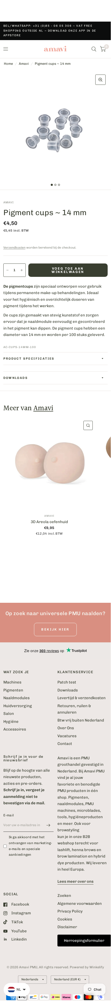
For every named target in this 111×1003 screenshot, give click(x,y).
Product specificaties (29, 358)
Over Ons (65, 728)
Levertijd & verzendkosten (81, 698)
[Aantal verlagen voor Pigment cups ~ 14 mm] (7, 270)
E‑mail (8, 815)
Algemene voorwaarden (79, 903)
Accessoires (14, 729)
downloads (15, 378)
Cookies (64, 919)
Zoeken (64, 895)
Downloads (67, 690)
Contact (64, 743)
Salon (8, 713)
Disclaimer (67, 927)
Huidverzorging (17, 706)
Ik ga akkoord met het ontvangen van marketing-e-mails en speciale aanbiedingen (30, 845)
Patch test (66, 682)
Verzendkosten (14, 247)
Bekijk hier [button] (55, 629)
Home (8, 64)
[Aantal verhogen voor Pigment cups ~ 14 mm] (21, 270)
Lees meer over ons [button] (75, 881)
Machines (12, 682)
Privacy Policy (70, 911)
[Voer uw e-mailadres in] (48, 825)
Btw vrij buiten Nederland (80, 720)
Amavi (24, 64)
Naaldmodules (16, 698)
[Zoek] (94, 49)
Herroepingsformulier (84, 940)
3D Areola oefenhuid (49, 521)
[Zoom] (100, 80)
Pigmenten (13, 690)
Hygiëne (11, 721)
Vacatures (66, 736)
